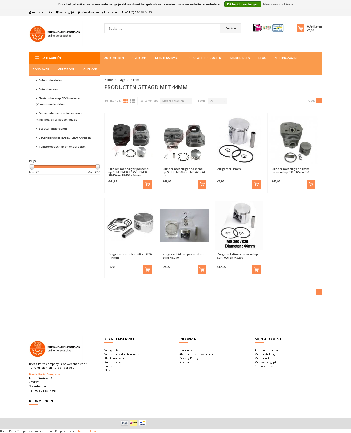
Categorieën (51, 58)
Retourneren (113, 362)
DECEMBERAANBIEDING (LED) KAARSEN (64, 137)
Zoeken (230, 28)
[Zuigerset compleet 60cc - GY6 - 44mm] (130, 225)
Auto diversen (48, 89)
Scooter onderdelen (52, 128)
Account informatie (268, 350)
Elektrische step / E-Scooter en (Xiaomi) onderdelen (58, 101)
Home (108, 80)
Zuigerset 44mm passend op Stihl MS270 (183, 255)
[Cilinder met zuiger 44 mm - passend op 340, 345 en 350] (293, 140)
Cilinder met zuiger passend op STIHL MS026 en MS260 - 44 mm (184, 172)
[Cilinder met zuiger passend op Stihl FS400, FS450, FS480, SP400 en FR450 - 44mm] (130, 140)
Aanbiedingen (240, 58)
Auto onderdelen (50, 80)
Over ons (139, 58)
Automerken (114, 58)
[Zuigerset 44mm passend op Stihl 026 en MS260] (239, 225)
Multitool (66, 69)
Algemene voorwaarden (196, 354)
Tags (121, 80)
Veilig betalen (113, 350)
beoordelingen (88, 431)
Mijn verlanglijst (265, 362)
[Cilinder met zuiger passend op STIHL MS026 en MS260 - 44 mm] (184, 140)
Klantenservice (167, 58)
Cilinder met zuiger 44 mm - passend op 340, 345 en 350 (291, 170)
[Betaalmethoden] (125, 423)
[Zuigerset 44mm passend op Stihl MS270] (184, 225)
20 (211, 101)
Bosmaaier (41, 69)
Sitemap (185, 362)
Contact (109, 366)
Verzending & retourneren (123, 354)
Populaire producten (204, 58)
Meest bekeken (173, 101)
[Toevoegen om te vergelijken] (142, 166)
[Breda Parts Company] (56, 33)
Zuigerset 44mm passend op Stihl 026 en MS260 (237, 255)
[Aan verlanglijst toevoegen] (118, 166)
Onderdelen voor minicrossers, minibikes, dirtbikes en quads (59, 116)
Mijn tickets (262, 358)
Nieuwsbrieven (265, 366)
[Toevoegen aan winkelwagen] (147, 184)
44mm (135, 80)
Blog (262, 58)
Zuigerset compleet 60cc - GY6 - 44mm (130, 255)
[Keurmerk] (269, 28)
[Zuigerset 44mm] (239, 140)
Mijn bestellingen (266, 354)
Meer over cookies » (278, 4)
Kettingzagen (286, 58)
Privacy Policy (188, 358)
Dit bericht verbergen (242, 4)
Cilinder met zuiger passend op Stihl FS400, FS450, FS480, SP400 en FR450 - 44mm (128, 172)
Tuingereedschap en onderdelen (62, 146)
